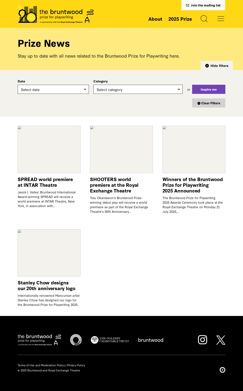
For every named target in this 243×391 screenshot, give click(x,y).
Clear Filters (210, 103)
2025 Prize (180, 18)
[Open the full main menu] (220, 18)
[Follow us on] (202, 339)
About (155, 18)
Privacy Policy (76, 365)
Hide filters (219, 65)
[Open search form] (204, 18)
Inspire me (209, 89)
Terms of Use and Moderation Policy (41, 365)
